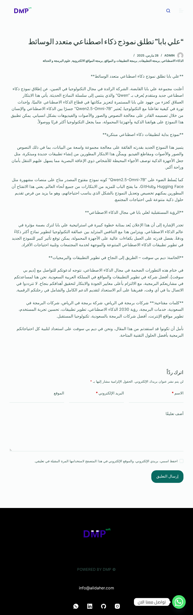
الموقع (59, 393)
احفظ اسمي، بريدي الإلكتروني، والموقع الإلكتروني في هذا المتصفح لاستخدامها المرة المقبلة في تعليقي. (106, 461)
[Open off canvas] (181, 10)
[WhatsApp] (75, 606)
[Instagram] (117, 606)
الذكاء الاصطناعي (172, 61)
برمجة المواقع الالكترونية (87, 61)
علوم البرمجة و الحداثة (56, 61)
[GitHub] (103, 606)
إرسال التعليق (167, 476)
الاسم (177, 393)
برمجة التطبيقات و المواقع (121, 61)
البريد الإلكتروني (110, 393)
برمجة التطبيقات (149, 61)
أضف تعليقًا (174, 413)
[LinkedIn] (89, 606)
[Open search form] (168, 11)
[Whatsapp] (179, 602)
